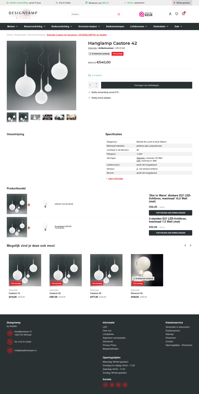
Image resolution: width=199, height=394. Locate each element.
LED (105, 326)
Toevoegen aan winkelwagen (146, 85)
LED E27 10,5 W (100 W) (64, 204)
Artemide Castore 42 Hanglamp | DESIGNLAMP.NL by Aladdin (77, 34)
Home (10, 34)
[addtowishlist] (176, 14)
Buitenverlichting (60, 26)
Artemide (92, 48)
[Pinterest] (118, 384)
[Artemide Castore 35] (106, 270)
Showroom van (98, 2)
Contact (169, 341)
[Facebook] (105, 384)
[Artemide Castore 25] (66, 270)
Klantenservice (173, 330)
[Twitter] (112, 384)
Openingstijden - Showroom (179, 345)
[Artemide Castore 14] (25, 270)
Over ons (107, 330)
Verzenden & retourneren (178, 326)
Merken (11, 26)
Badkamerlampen (115, 26)
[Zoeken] (119, 14)
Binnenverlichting (33, 26)
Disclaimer (108, 341)
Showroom (171, 337)
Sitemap (170, 334)
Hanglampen (20, 34)
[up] (96, 83)
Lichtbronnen (137, 26)
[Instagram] (125, 384)
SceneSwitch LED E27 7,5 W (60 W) (63, 227)
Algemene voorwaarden (114, 337)
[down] (96, 86)
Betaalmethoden (111, 348)
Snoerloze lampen (87, 26)
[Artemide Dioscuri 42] (147, 270)
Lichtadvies (108, 334)
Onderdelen (159, 26)
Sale (177, 26)
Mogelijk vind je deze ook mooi (31, 245)
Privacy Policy (109, 345)
